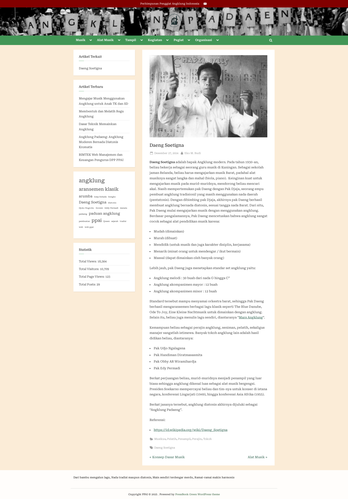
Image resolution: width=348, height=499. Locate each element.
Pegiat (179, 40)
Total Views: (88, 261)
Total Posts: (88, 284)
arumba (85, 196)
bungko (112, 197)
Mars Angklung (251, 317)
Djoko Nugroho (86, 208)
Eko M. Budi (193, 153)
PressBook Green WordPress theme (197, 494)
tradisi (123, 221)
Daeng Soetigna (164, 447)
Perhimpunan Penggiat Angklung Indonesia (169, 3)
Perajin (197, 439)
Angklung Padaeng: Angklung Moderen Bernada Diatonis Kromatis (101, 142)
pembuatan (84, 221)
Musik (80, 40)
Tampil (130, 40)
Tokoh (207, 439)
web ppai (89, 227)
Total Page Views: (92, 276)
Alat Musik (105, 40)
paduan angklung (104, 213)
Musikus (160, 439)
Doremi (99, 208)
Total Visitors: (89, 269)
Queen (106, 221)
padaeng (83, 214)
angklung (92, 180)
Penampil (184, 439)
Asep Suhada (100, 197)
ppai (97, 220)
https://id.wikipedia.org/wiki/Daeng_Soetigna (190, 430)
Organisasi (203, 40)
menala (123, 208)
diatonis (112, 203)
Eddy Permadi (111, 208)
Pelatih (172, 439)
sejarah (114, 221)
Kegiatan (155, 40)
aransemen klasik (99, 189)
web (81, 227)
